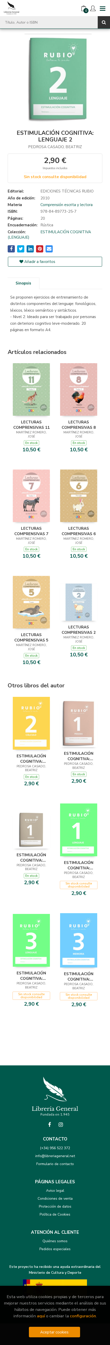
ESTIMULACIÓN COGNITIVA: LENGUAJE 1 (78, 865)
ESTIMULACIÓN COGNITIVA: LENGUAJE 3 (31, 976)
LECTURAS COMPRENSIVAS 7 (31, 531)
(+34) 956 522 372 (55, 1148)
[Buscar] (104, 22)
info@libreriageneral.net (55, 1156)
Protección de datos (55, 1206)
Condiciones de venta (55, 1198)
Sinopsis (23, 283)
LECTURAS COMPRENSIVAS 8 (79, 425)
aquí (41, 1316)
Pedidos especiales (55, 1249)
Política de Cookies (55, 1214)
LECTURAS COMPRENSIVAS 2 (79, 630)
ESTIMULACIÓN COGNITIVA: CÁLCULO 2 (31, 758)
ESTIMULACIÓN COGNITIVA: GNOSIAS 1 (31, 857)
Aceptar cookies (54, 1332)
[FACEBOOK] (49, 1124)
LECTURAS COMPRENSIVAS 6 (79, 531)
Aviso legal (55, 1190)
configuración (83, 1316)
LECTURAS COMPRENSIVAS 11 (31, 425)
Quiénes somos (55, 1241)
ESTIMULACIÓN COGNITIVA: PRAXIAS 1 (78, 756)
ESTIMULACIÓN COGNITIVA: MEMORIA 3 (78, 976)
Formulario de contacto (55, 1163)
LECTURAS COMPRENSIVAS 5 (31, 637)
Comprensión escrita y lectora (66, 204)
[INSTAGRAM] (60, 1124)
